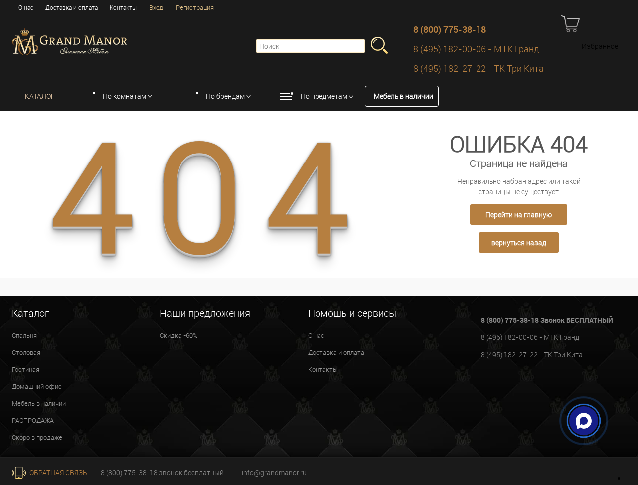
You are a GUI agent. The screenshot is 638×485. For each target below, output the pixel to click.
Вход (156, 7)
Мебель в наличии (403, 96)
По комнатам (124, 96)
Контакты (123, 7)
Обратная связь (57, 472)
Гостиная (25, 369)
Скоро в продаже (37, 437)
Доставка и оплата (71, 7)
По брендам (225, 96)
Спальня (24, 335)
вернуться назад (518, 242)
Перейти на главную (518, 214)
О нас (25, 7)
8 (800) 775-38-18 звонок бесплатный (162, 472)
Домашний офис (37, 386)
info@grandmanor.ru (274, 472)
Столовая (26, 352)
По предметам (324, 96)
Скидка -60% (179, 335)
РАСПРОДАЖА (33, 420)
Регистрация (195, 7)
